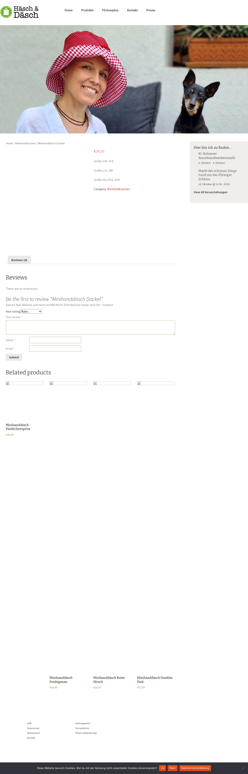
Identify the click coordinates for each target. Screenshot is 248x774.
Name (10, 340)
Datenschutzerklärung (195, 768)
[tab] (19, 260)
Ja (162, 768)
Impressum (33, 728)
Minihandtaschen (25, 143)
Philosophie (110, 10)
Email (10, 348)
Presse (150, 10)
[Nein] (243, 768)
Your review (14, 317)
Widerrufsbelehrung (85, 732)
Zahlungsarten (82, 723)
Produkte (87, 10)
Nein (173, 768)
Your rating (13, 311)
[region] (124, 79)
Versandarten (82, 728)
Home (69, 10)
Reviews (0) (19, 260)
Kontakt (132, 10)
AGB (29, 723)
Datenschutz (33, 732)
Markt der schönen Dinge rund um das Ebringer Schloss (217, 175)
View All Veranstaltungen (210, 192)
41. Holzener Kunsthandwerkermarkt (216, 156)
